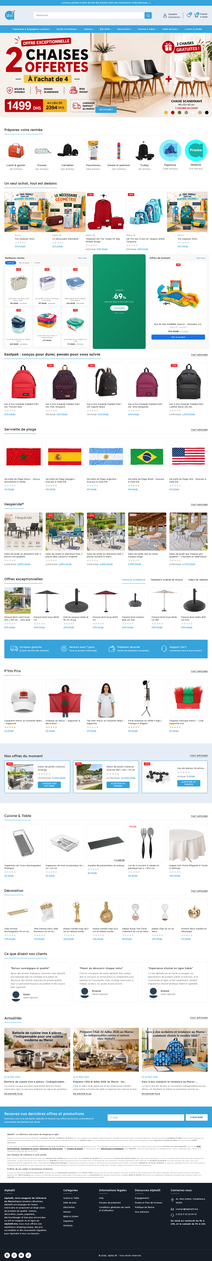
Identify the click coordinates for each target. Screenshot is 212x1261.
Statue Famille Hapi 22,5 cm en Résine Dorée (105, 930)
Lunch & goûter (16, 165)
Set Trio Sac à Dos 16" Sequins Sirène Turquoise (145, 240)
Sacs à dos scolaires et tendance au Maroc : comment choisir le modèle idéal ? (169, 1081)
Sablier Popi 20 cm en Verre (163, 930)
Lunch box (10, 263)
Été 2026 (105, 29)
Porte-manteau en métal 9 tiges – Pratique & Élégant (145, 722)
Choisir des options (49, 784)
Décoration (123, 29)
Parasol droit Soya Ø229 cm (105, 618)
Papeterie (170, 164)
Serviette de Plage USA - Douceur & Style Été (187, 480)
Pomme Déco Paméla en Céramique (194, 930)
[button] (201, 15)
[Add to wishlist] (32, 761)
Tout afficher (199, 355)
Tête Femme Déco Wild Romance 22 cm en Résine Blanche (46, 930)
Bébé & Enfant (70, 1216)
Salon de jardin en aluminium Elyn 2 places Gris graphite (22, 555)
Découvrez (106, 109)
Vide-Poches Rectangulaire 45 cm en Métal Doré (16, 930)
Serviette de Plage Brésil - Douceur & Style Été (146, 480)
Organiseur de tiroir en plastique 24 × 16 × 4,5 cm (65, 867)
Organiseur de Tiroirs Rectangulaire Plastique (22, 867)
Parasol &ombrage (134, 579)
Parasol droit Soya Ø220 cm (46, 618)
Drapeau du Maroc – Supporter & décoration (63, 722)
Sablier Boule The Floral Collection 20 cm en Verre (135, 930)
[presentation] (4, 379)
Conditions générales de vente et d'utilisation (114, 1209)
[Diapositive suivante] (204, 75)
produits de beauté (75, 1149)
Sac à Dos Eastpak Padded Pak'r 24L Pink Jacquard (63, 405)
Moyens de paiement (110, 1202)
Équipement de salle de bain (51, 1149)
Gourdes (37, 263)
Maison (88, 29)
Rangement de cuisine (30, 1149)
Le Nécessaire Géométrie (65, 239)
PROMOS (196, 164)
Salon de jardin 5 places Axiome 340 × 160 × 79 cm (121, 768)
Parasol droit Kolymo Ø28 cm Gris (133, 618)
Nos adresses (142, 1212)
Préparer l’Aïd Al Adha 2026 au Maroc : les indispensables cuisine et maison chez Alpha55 (101, 1081)
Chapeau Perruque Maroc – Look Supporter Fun (186, 722)
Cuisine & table (146, 29)
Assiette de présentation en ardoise (106, 865)
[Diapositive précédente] (7, 75)
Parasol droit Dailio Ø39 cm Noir (193, 618)
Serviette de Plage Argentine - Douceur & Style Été (102, 480)
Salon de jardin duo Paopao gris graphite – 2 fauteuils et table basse (188, 555)
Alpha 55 (112, 1255)
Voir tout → (83, 258)
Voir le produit (178, 337)
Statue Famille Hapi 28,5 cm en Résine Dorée (76, 930)
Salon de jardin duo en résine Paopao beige (143, 555)
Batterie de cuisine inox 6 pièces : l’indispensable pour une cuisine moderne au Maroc (34, 1081)
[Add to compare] (41, 197)
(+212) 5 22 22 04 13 (186, 1214)
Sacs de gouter (24, 263)
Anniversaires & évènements (112, 1149)
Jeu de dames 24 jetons (190, 768)
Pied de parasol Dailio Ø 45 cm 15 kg (75, 618)
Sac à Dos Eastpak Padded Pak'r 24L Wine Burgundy (145, 405)
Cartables (67, 165)
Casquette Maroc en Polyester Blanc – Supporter (23, 722)
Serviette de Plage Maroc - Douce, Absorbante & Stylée (22, 480)
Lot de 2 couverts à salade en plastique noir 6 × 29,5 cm (143, 867)
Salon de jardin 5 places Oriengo (51, 768)
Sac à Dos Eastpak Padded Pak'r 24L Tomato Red (21, 405)
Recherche (148, 15)
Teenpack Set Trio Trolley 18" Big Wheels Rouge (103, 240)
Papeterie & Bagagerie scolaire (31, 29)
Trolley (144, 165)
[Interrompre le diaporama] (209, 75)
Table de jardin (198, 579)
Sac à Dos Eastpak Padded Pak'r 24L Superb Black (104, 405)
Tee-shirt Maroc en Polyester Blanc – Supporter (106, 722)
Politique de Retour (145, 1207)
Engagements (142, 1198)
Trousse (42, 165)
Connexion (174, 17)
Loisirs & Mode (193, 29)
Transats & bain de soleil (167, 579)
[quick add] (41, 203)
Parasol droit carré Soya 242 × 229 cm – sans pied (17, 618)
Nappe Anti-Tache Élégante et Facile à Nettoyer (188, 867)
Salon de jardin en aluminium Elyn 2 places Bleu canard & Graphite (64, 555)
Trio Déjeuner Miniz (25, 239)
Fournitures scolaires (93, 165)
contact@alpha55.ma (187, 1209)
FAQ (101, 1198)
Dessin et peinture (119, 165)
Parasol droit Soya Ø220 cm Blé (164, 618)
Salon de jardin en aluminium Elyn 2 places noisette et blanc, (105, 555)
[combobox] (93, 15)
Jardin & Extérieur (66, 29)
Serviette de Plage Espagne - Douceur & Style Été (61, 480)
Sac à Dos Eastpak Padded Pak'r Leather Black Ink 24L (186, 405)
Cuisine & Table (71, 1198)
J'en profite (119, 308)
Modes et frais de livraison (148, 1202)
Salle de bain (170, 29)
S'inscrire (196, 1117)
